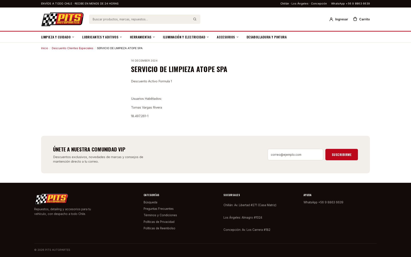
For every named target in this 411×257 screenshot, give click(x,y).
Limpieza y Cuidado (56, 37)
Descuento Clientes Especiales (72, 48)
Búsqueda (150, 202)
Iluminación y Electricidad (184, 37)
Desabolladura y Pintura (267, 37)
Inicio (44, 48)
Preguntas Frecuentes (159, 208)
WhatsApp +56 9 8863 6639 (350, 3)
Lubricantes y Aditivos (100, 37)
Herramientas (140, 37)
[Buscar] (195, 19)
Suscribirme (341, 154)
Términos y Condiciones (160, 215)
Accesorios (226, 37)
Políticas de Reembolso (159, 228)
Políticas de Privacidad (159, 222)
